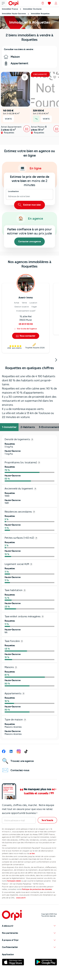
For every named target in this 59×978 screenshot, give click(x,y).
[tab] (9, 427)
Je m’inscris (47, 820)
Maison (15, 56)
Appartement (19, 63)
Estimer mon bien (32, 204)
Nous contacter (27, 335)
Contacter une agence (29, 241)
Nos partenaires (10, 933)
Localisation (13, 191)
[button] (29, 925)
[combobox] (8, 196)
